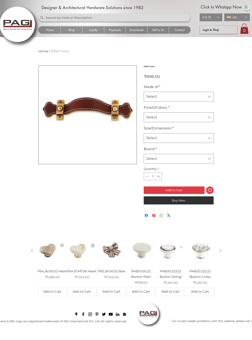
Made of (152, 87)
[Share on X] (168, 215)
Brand (150, 149)
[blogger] (124, 314)
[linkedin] (117, 314)
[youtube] (110, 314)
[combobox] (179, 97)
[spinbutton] (153, 176)
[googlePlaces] (76, 314)
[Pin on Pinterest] (153, 215)
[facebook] (83, 314)
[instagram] (90, 314)
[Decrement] (147, 176)
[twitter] (103, 314)
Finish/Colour (156, 107)
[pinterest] (96, 314)
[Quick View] (52, 250)
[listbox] (211, 17)
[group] (126, 266)
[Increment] (158, 176)
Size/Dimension (159, 128)
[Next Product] (220, 250)
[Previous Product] (32, 250)
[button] (211, 17)
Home (43, 51)
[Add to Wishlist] (210, 190)
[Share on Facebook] (146, 215)
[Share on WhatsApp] (161, 215)
